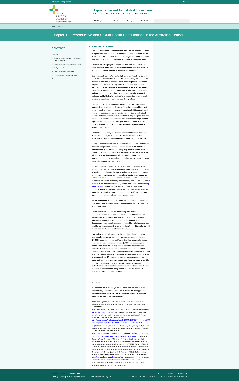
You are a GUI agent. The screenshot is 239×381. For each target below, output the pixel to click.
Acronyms (130, 21)
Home (54, 26)
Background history (60, 68)
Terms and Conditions (157, 376)
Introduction (55, 54)
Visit (61, 2)
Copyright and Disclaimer (136, 376)
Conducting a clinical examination (64, 71)
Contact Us (145, 21)
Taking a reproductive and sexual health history (68, 64)
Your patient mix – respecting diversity (65, 75)
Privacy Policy (173, 376)
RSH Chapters (99, 21)
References (55, 79)
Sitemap (184, 376)
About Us (116, 21)
